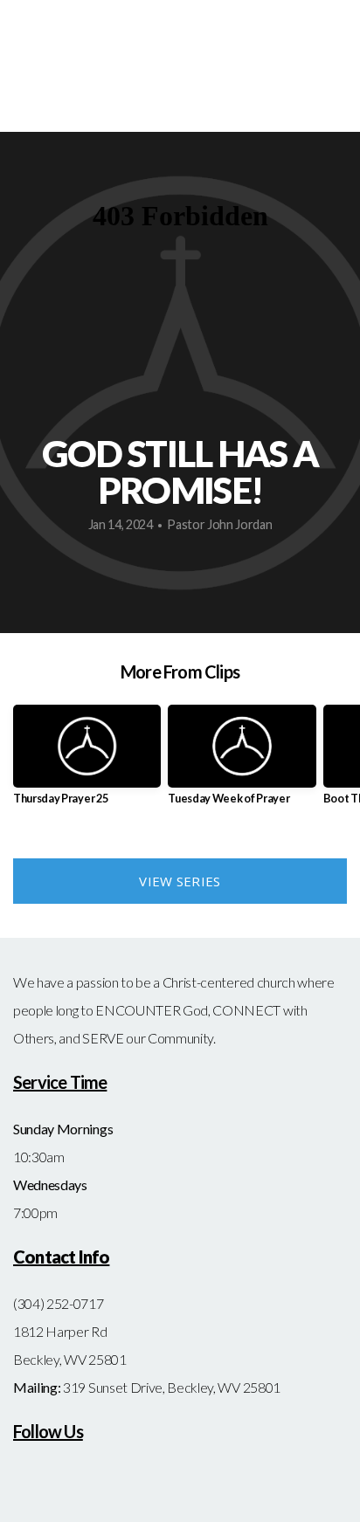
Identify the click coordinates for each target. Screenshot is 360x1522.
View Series (179, 881)
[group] (87, 762)
